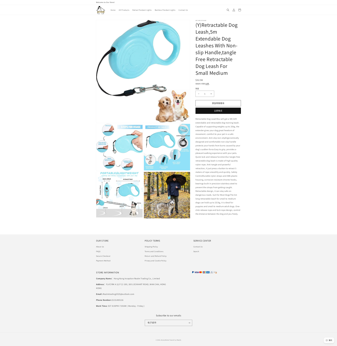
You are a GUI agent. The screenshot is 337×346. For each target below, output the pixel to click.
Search (196, 251)
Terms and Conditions (154, 251)
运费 (207, 84)
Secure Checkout (103, 256)
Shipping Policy (151, 246)
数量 (197, 88)
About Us (100, 246)
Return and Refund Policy (155, 256)
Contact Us (198, 246)
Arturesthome (165, 340)
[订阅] (189, 323)
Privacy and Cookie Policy (155, 260)
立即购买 (218, 110)
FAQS (98, 251)
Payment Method (103, 260)
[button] (228, 10)
